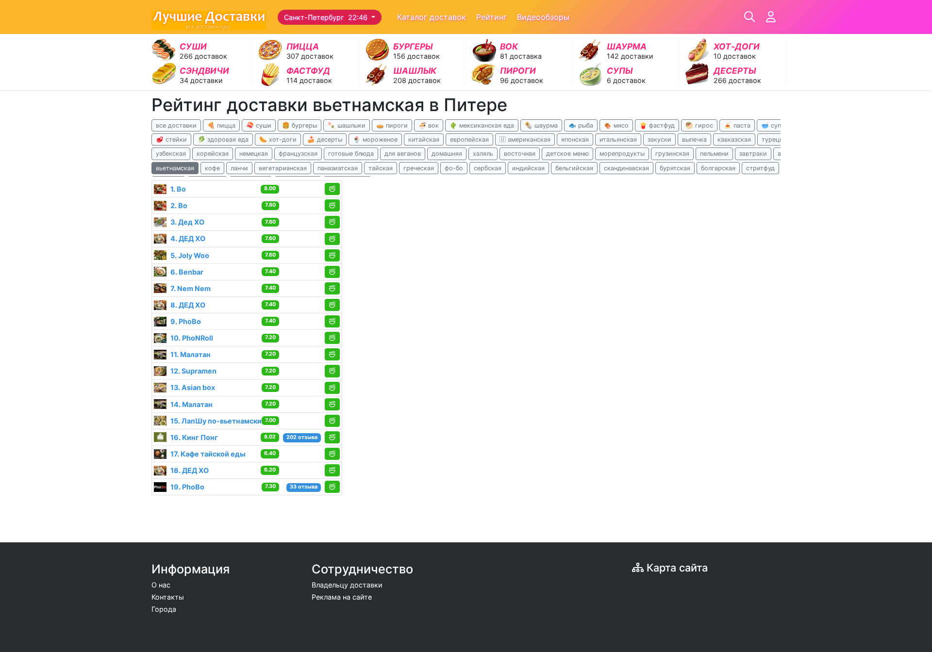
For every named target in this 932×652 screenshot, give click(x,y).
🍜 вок (428, 125)
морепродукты (622, 153)
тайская (380, 168)
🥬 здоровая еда (223, 139)
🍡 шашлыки (347, 125)
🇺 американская (524, 139)
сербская (487, 168)
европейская (469, 139)
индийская (528, 168)
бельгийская (574, 168)
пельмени (714, 153)
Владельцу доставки (347, 585)
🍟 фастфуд (657, 125)
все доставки (176, 125)
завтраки (753, 153)
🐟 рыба (580, 125)
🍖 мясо (616, 125)
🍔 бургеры (299, 125)
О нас (160, 585)
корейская (213, 153)
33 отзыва (303, 487)
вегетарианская (283, 168)
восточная (519, 153)
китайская (423, 139)
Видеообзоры (543, 17)
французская (298, 153)
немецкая (253, 153)
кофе (212, 168)
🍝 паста (737, 125)
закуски (659, 139)
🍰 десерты (324, 139)
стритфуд (760, 168)
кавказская (734, 139)
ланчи (239, 168)
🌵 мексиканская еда (481, 125)
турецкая (776, 139)
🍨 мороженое (375, 139)
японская (575, 139)
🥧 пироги (392, 125)
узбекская (171, 153)
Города (163, 609)
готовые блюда (351, 153)
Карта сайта (676, 567)
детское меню (567, 153)
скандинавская (626, 168)
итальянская (618, 139)
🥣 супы (773, 125)
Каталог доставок (431, 17)
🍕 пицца (221, 125)
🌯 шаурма (541, 125)
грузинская (672, 153)
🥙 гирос (699, 125)
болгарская (718, 168)
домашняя (447, 153)
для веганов (402, 153)
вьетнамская (175, 168)
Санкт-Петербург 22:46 (326, 17)
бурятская (675, 168)
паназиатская (337, 168)
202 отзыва (301, 437)
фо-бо (454, 168)
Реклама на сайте (342, 597)
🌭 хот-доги (278, 139)
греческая (418, 168)
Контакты (167, 597)
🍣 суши (258, 125)
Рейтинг (491, 17)
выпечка (694, 139)
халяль (483, 153)
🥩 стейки (171, 139)
